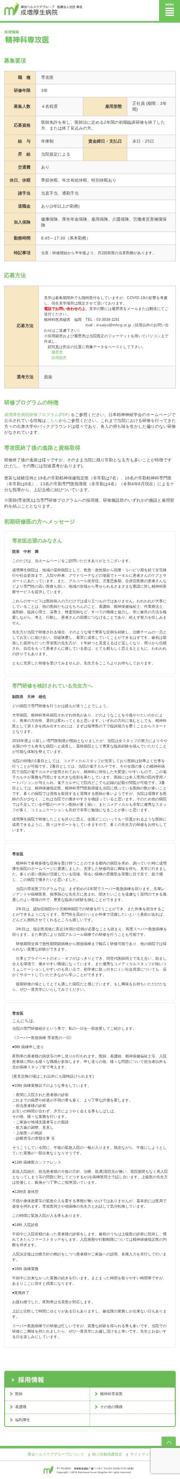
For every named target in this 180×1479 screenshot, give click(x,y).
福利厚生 (22, 1420)
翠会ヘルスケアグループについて (56, 1454)
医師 (19, 1394)
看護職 (20, 1407)
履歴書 (57, 352)
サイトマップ (141, 1454)
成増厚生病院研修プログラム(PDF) (36, 414)
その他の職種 (111, 1407)
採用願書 (59, 358)
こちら (52, 420)
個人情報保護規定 (107, 1454)
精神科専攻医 (111, 1394)
